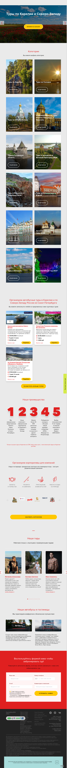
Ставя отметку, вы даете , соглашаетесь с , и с (20, 694)
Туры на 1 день (24, 712)
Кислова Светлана (31, 577)
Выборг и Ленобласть (26, 728)
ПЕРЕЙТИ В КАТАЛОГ (33, 26)
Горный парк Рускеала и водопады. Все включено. (47, 326)
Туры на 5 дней (24, 717)
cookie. (50, 761)
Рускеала (22, 723)
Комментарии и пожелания (41, 683)
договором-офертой (23, 695)
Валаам (22, 724)
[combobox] (36, 678)
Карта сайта (57, 730)
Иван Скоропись (51, 577)
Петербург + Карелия (26, 721)
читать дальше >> (9, 592)
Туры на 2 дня (24, 713)
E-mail (11, 683)
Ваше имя (12, 675)
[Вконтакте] (59, 713)
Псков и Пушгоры (25, 730)
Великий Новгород (25, 727)
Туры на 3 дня (24, 715)
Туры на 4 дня (24, 716)
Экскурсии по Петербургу (23, 719)
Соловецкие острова (25, 726)
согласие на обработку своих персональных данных (17, 693)
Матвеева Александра (12, 577)
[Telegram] (51, 712)
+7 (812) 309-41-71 (56, 729)
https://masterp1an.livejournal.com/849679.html (43, 753)
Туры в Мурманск (24, 731)
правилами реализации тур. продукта (19, 696)
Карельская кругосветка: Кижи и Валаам (18, 326)
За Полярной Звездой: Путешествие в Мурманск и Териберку (19, 363)
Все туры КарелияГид (26, 732)
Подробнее (13, 89)
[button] (2, 23)
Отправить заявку (46, 693)
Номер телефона (39, 675)
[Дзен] (56, 712)
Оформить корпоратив (33, 517)
